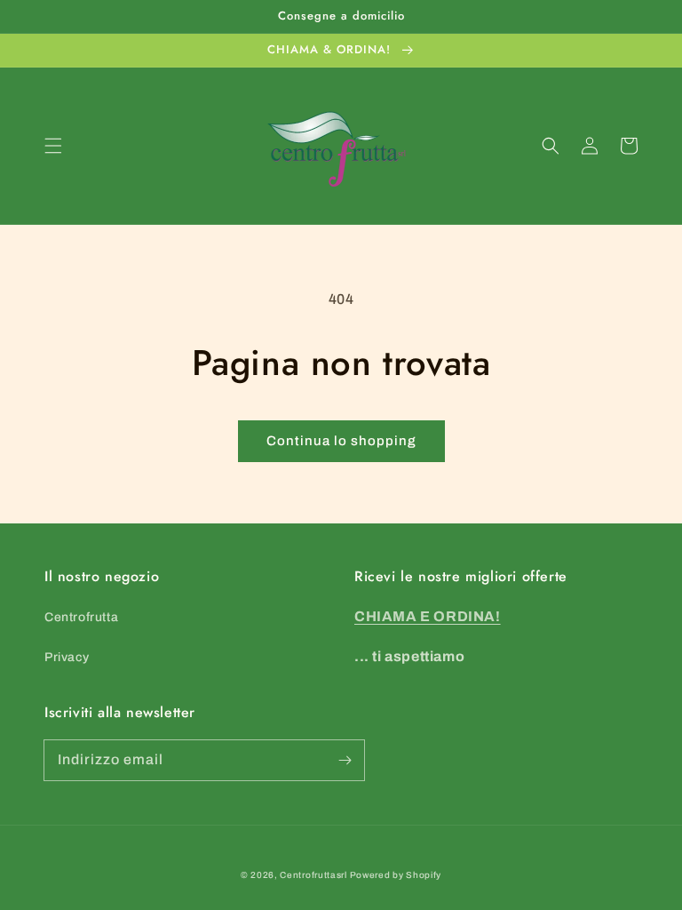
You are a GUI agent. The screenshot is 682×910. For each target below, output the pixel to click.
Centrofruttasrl (313, 875)
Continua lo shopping (341, 441)
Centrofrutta (81, 617)
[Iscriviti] (344, 759)
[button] (53, 145)
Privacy (66, 657)
